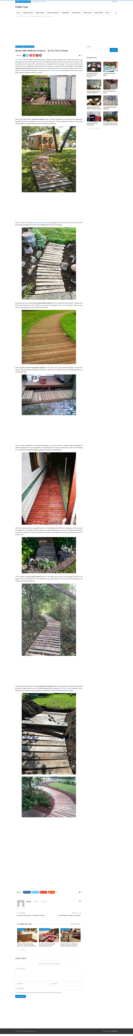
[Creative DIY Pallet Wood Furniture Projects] (94, 67)
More (107, 13)
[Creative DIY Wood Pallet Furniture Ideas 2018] (49, 935)
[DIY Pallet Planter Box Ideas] (110, 84)
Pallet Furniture (28, 13)
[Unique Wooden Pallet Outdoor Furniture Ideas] (94, 100)
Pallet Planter (98, 13)
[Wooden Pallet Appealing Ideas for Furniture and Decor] (27, 935)
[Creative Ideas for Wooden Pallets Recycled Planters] (71, 935)
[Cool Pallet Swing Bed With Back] (110, 100)
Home (18, 13)
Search (89, 46)
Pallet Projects (29, 46)
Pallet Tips (21, 6)
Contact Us (43, 1)
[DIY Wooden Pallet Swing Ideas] (94, 116)
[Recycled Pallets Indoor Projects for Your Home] (110, 116)
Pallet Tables (40, 13)
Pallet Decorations (53, 13)
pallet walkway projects (54, 70)
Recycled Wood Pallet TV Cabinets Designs (31, 915)
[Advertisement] (66, 31)
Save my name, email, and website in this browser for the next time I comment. (39, 992)
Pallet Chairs (87, 13)
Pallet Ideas (19, 46)
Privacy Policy (35, 1)
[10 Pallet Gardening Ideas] (110, 67)
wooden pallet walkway (39, 222)
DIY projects (19, 59)
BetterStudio (114, 1031)
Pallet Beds (65, 13)
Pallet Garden (76, 13)
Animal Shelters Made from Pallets (69, 915)
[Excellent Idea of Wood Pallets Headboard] (94, 84)
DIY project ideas (65, 688)
